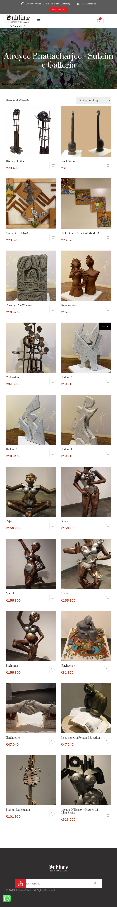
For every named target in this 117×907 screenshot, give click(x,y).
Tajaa (9, 521)
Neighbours (13, 738)
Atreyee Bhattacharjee (22, 84)
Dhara (64, 521)
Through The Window (19, 305)
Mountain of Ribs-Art (18, 233)
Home (5, 84)
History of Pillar (15, 161)
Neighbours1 (68, 665)
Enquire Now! (59, 9)
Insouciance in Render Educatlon (80, 738)
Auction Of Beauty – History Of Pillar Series (79, 811)
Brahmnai (12, 665)
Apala (64, 593)
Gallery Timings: (48, 3)
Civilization (12, 377)
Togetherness (69, 305)
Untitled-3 (67, 377)
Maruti (10, 593)
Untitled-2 (12, 449)
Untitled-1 (66, 449)
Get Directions (89, 3)
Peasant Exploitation (18, 810)
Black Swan (68, 161)
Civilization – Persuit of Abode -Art (81, 233)
